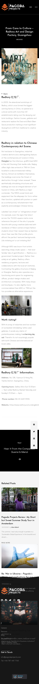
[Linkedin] (34, 438)
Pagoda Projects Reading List (16, 630)
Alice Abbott (15, 527)
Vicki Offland (15, 634)
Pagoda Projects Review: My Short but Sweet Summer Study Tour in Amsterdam (19, 520)
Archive (19, 39)
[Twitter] (34, 431)
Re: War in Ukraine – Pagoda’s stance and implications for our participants (17, 576)
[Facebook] (34, 424)
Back (6, 94)
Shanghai (5, 161)
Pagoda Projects (16, 584)
